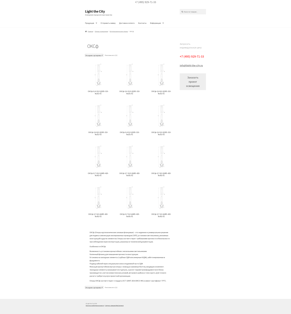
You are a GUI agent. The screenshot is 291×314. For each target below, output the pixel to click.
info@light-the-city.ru (191, 65)
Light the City (95, 11)
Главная (90, 31)
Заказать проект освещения (193, 82)
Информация (155, 23)
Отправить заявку (108, 23)
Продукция (89, 23)
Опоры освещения (101, 31)
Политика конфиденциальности (95, 305)
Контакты (142, 23)
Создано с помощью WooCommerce (114, 305)
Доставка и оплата (126, 23)
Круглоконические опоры (119, 31)
